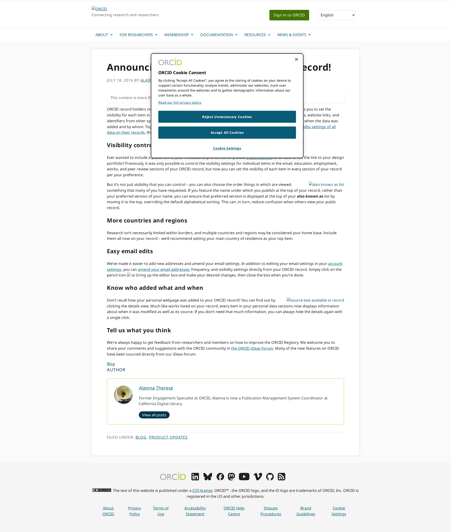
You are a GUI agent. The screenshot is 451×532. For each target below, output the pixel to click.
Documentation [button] (216, 34)
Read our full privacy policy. (180, 102)
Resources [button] (255, 34)
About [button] (101, 34)
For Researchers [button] (136, 34)
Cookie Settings (339, 511)
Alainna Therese (156, 388)
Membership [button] (176, 34)
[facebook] (220, 479)
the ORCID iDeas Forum (252, 348)
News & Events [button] (291, 34)
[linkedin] (195, 479)
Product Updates (168, 437)
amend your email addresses (163, 269)
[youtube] (244, 479)
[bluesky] (208, 479)
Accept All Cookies (227, 132)
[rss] (281, 479)
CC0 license (202, 490)
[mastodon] (231, 479)
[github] (270, 479)
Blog (111, 363)
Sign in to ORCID (289, 15)
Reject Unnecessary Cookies (227, 117)
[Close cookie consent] (296, 59)
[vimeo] (257, 479)
